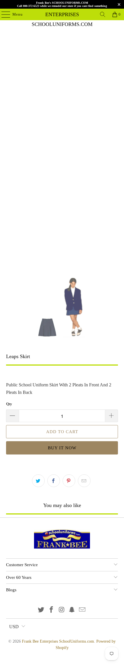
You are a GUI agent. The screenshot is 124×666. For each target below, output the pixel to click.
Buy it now (62, 448)
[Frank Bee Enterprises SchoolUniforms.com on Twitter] (41, 610)
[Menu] (3, 14)
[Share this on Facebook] (53, 480)
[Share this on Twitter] (38, 480)
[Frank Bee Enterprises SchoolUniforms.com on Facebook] (51, 610)
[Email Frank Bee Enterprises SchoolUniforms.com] (82, 610)
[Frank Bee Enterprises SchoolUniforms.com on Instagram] (61, 610)
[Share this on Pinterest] (69, 480)
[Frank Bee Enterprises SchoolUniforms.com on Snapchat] (72, 610)
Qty (9, 404)
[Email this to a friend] (84, 480)
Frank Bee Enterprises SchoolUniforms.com (62, 14)
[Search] (102, 14)
